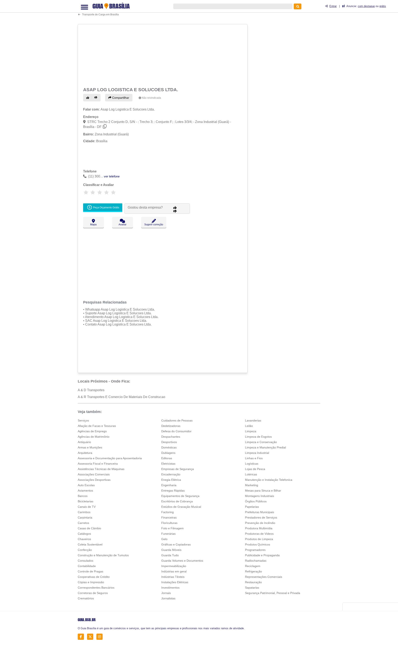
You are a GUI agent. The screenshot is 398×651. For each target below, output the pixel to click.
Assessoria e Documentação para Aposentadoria (110, 458)
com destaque (366, 6)
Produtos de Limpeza (259, 539)
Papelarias (252, 506)
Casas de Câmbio (89, 528)
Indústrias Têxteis (172, 576)
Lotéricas (251, 474)
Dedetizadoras (170, 426)
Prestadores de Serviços (261, 517)
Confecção (85, 549)
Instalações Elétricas (174, 582)
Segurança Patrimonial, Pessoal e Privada (272, 593)
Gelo (164, 539)
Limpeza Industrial (257, 452)
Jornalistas (168, 598)
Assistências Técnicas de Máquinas (101, 469)
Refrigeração (253, 571)
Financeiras (169, 517)
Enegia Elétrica (171, 479)
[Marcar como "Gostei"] (88, 97)
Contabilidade (87, 566)
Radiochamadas (255, 560)
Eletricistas (168, 463)
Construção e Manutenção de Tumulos (103, 555)
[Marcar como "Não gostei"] (96, 97)
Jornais (166, 593)
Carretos (83, 523)
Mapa (93, 224)
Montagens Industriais (259, 496)
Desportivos (169, 442)
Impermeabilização (173, 566)
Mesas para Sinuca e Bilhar (263, 490)
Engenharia (168, 485)
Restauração (253, 582)
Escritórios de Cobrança (177, 501)
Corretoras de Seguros (93, 593)
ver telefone (112, 176)
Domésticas (169, 447)
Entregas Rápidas (173, 490)
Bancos (82, 496)
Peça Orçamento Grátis (105, 207)
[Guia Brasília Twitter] (91, 636)
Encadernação (170, 474)
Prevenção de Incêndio (260, 523)
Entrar (333, 6)
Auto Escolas (86, 485)
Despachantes (170, 436)
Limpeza (250, 431)
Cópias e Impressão (91, 582)
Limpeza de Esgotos (258, 436)
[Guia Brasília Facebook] (82, 636)
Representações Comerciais (263, 576)
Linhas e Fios (254, 458)
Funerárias (168, 533)
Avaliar (122, 224)
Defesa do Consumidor (176, 431)
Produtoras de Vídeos (259, 533)
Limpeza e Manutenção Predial (265, 447)
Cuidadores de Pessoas (177, 420)
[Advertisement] (163, 55)
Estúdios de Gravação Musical (181, 506)
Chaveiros (84, 539)
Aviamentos (85, 490)
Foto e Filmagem (172, 528)
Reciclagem (252, 566)
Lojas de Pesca (255, 469)
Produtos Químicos (257, 544)
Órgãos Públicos (256, 501)
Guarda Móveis (171, 549)
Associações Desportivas (94, 479)
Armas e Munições (90, 447)
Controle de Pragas (90, 571)
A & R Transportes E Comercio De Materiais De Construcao (121, 397)
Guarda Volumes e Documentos (182, 560)
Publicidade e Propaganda (262, 555)
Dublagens (168, 452)
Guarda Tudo (170, 555)
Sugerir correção (153, 224)
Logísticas (251, 463)
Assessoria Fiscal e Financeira (98, 463)
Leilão (249, 426)
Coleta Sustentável (90, 544)
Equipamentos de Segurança (180, 496)
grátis (382, 6)
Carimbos (84, 512)
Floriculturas (169, 523)
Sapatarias (252, 587)
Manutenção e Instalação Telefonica (268, 479)
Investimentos (170, 587)
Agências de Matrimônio (93, 436)
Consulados (85, 560)
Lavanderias (253, 420)
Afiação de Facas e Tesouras (97, 426)
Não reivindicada (151, 97)
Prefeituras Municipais (259, 512)
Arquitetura (85, 452)
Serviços (83, 420)
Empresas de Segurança (177, 469)
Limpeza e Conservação (261, 442)
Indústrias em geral (174, 571)
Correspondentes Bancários (96, 587)
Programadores (255, 549)
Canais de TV (87, 506)
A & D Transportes (91, 390)
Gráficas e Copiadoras (176, 544)
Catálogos (84, 533)
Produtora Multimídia (258, 528)
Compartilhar (120, 97)
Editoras (166, 458)
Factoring (167, 512)
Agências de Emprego (92, 431)
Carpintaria (85, 517)
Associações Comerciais (94, 474)
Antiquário (84, 442)
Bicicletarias (85, 501)
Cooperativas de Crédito (94, 576)
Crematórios (86, 598)
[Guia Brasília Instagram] (100, 636)
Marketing (251, 485)
